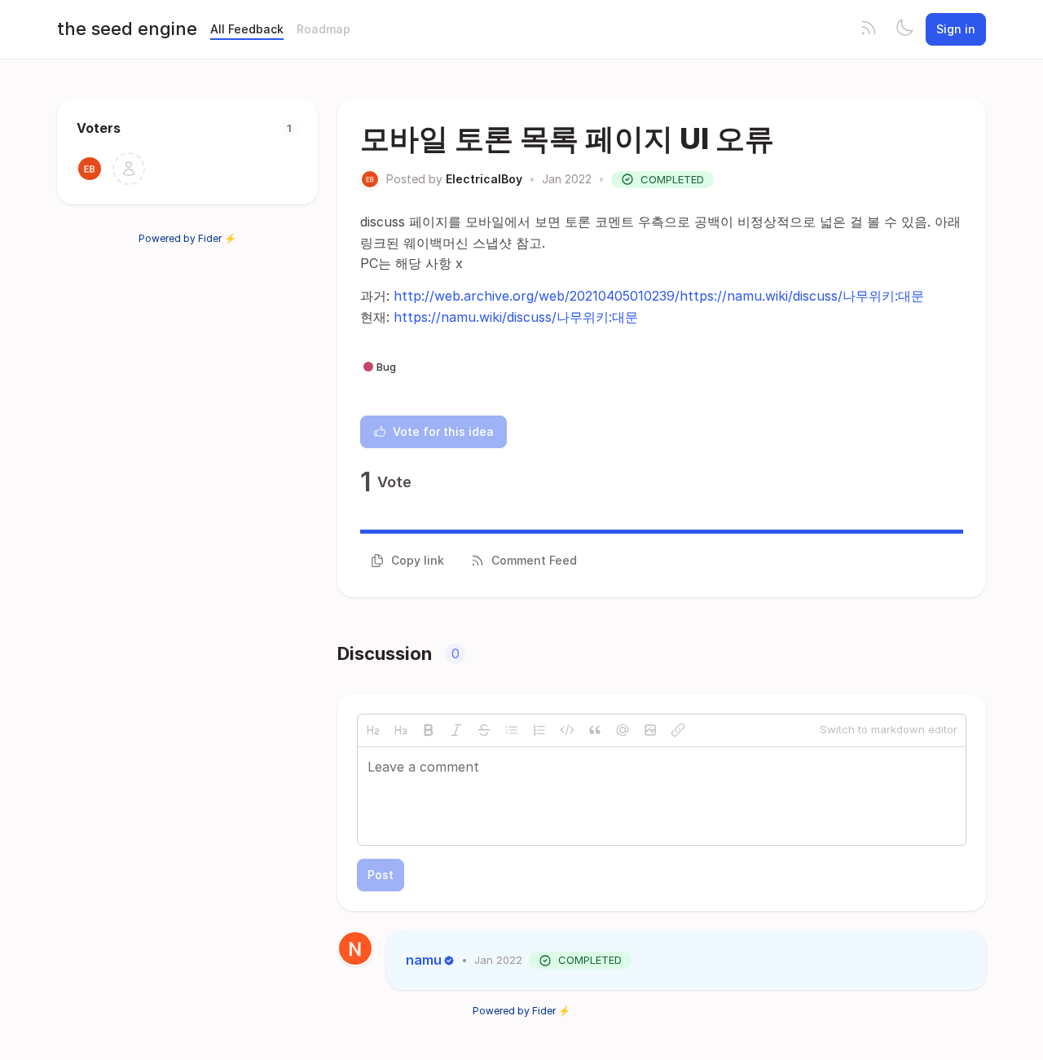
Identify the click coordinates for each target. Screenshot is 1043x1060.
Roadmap (323, 29)
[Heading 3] (401, 730)
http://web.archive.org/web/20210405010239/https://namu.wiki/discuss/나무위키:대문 (659, 296)
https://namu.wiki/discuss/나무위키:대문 (516, 317)
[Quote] (595, 730)
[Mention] (622, 730)
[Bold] (428, 730)
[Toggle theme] (904, 29)
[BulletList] (511, 730)
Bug (386, 366)
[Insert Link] (678, 730)
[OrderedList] (539, 730)
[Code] (567, 730)
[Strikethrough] (484, 730)
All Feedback (247, 29)
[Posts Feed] (868, 29)
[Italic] (456, 730)
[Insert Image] (650, 730)
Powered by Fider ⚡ (187, 238)
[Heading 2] (373, 730)
